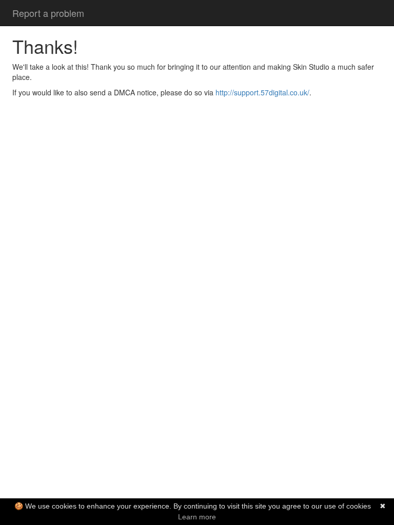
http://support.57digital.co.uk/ (262, 92)
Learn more (197, 517)
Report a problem (48, 12)
